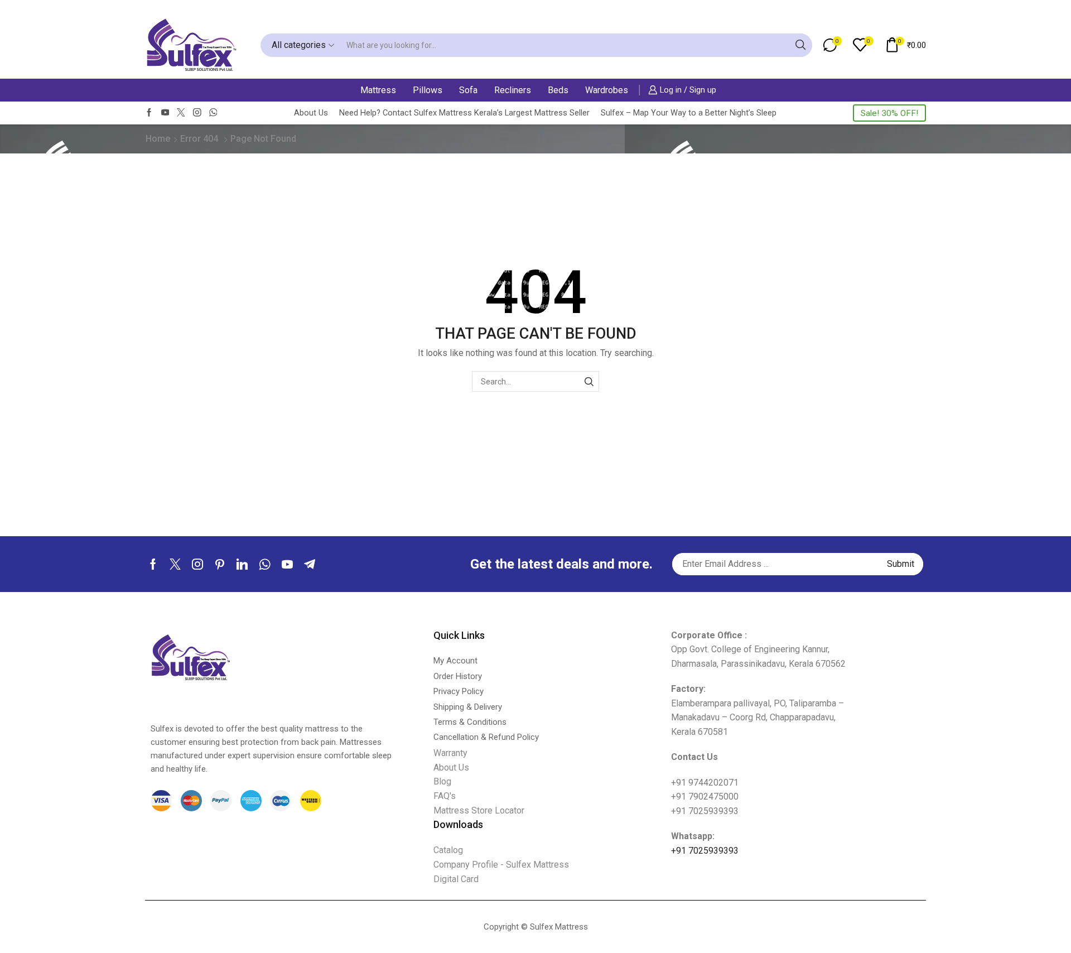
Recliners (512, 90)
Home (158, 138)
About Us (311, 113)
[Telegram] (309, 564)
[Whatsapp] (265, 564)
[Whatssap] (213, 113)
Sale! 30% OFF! (889, 113)
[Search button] (800, 45)
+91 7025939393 (705, 850)
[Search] (588, 381)
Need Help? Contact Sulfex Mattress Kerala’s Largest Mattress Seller (464, 113)
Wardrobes (606, 90)
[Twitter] (181, 113)
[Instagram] (197, 113)
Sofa (468, 90)
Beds (558, 90)
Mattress (378, 90)
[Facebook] (149, 113)
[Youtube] (165, 113)
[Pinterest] (219, 564)
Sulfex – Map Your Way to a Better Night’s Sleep (688, 113)
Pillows (427, 90)
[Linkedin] (242, 564)
